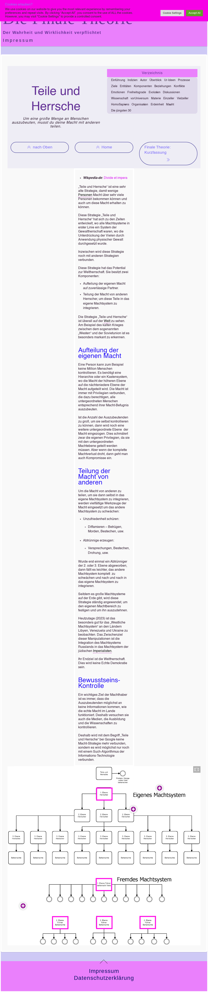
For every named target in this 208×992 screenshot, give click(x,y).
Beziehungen (162, 86)
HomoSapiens (120, 104)
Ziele (114, 86)
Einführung (118, 80)
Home (107, 147)
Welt (107, 321)
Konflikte (179, 86)
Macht (170, 104)
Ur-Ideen (170, 80)
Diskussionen (171, 92)
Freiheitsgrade (136, 92)
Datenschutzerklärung (104, 978)
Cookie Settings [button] (172, 13)
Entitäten (125, 86)
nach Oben (42, 147)
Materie (156, 98)
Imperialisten (102, 651)
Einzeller (168, 98)
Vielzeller (182, 98)
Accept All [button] (194, 13)
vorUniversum (139, 98)
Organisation (140, 104)
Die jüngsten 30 (121, 110)
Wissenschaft (119, 98)
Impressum (18, 40)
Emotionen (118, 92)
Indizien (133, 80)
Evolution (154, 92)
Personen (85, 195)
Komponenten (143, 86)
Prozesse (184, 80)
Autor (143, 80)
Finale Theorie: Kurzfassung (157, 150)
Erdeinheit (157, 104)
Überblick (155, 80)
